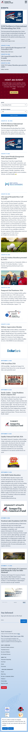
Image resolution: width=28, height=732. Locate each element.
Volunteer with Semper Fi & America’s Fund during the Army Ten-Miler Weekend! (14, 570)
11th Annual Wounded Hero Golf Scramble (12, 198)
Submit (23, 621)
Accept (5, 728)
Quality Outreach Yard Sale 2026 (12, 437)
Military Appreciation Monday (11, 327)
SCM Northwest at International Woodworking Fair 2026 (12, 125)
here (19, 633)
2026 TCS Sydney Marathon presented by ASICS (14, 258)
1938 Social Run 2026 (8, 364)
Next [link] (24, 602)
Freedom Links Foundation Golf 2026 (14, 521)
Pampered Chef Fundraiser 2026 (12, 290)
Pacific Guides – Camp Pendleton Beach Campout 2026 (12, 394)
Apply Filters (14, 115)
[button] (26, 2)
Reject (11, 728)
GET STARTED (14, 92)
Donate (4, 687)
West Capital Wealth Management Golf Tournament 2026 (12, 157)
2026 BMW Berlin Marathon (11, 475)
